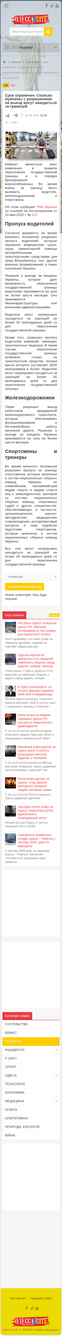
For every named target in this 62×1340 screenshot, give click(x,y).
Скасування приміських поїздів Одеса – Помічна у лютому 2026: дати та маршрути (36, 840)
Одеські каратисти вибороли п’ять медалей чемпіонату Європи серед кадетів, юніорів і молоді (36, 660)
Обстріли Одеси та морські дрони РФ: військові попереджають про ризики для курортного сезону (37, 628)
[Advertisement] (31, 903)
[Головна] (4, 62)
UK (6, 85)
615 (34, 215)
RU (13, 85)
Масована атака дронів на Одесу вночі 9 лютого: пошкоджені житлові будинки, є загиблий (37, 752)
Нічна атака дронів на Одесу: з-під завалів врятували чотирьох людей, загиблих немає (34, 784)
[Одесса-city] (31, 19)
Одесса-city (10, 1329)
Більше (54, 615)
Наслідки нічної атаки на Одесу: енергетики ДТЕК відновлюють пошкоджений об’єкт (35, 812)
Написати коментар (26, 586)
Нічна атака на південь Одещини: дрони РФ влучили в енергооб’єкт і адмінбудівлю (35, 720)
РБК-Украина (47, 207)
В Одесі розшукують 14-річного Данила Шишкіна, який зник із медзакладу (36, 690)
